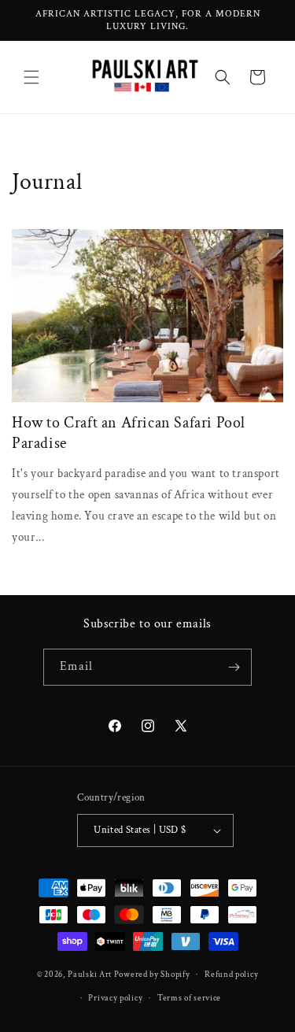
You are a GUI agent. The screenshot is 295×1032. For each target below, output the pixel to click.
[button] (31, 77)
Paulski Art (90, 974)
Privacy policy (115, 998)
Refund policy (231, 974)
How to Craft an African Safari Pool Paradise (128, 432)
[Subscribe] (233, 667)
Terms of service (189, 998)
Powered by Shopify (152, 974)
